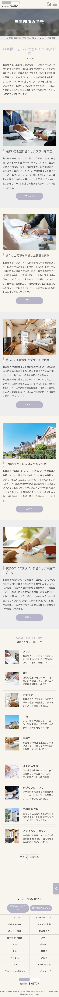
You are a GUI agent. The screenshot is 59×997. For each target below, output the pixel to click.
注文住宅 (34, 857)
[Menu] (55, 4)
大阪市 (23, 857)
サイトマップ (44, 971)
